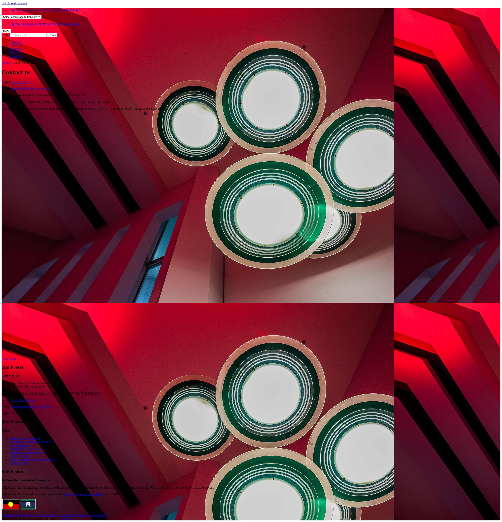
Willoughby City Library (24, 449)
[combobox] (22, 17)
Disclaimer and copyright (17, 515)
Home (5, 62)
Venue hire (16, 49)
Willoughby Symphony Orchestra (30, 441)
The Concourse (18, 463)
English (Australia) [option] (44, 24)
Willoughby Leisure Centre (26, 452)
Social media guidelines (73, 515)
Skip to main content (14, 3)
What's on (15, 45)
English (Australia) (44, 10)
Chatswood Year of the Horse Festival (32, 459)
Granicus (66, 518)
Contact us (16, 56)
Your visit (15, 52)
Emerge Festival (19, 456)
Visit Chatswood (19, 445)
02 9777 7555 (20, 82)
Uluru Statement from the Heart (83, 494)
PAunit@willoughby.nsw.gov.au (30, 407)
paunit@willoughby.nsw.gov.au (30, 88)
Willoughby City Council (25, 438)
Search (6, 35)
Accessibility (98, 515)
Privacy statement (46, 515)
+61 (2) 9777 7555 (22, 400)
